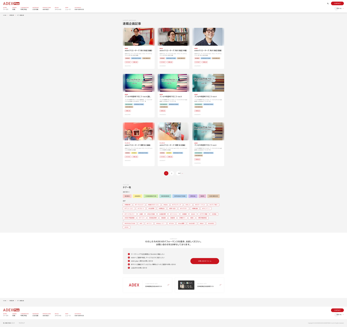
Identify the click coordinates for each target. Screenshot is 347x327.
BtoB (202, 223)
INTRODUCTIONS (179, 196)
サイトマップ (22, 323)
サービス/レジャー (130, 214)
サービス (142, 218)
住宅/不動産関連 (130, 218)
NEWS (202, 196)
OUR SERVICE (213, 196)
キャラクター (184, 208)
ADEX (193, 214)
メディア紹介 (214, 205)
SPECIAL (192, 196)
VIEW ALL (339, 8)
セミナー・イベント (200, 205)
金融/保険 (163, 214)
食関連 (185, 214)
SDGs (166, 205)
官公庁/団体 (151, 214)
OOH (127, 227)
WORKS (127, 196)
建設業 (173, 218)
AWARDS (137, 196)
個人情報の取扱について (9, 323)
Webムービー (161, 223)
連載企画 (195, 208)
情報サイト (183, 218)
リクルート (141, 208)
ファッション (174, 214)
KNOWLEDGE (165, 196)
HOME (4, 15)
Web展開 (181, 223)
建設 (141, 214)
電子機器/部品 (203, 218)
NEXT (179, 173)
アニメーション (129, 208)
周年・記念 (172, 208)
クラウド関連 (204, 214)
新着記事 (12, 15)
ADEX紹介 (192, 223)
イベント (150, 223)
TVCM (172, 223)
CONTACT (337, 3)
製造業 (164, 218)
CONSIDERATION (150, 196)
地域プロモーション (154, 205)
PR (141, 223)
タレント (189, 205)
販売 (192, 218)
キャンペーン (206, 208)
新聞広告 (162, 208)
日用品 (214, 214)
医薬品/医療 (153, 218)
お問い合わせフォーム (204, 261)
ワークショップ (139, 205)
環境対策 (128, 205)
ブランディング (177, 205)
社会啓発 (151, 208)
